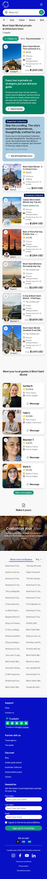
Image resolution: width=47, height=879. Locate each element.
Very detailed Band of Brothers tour (34, 668)
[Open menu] (41, 4)
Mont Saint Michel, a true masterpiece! (13, 687)
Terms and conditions (23, 861)
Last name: (9, 805)
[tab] (21, 559)
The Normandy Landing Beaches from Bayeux (34, 578)
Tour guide (9, 745)
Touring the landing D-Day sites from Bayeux (34, 565)
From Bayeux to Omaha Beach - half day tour (34, 604)
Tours (12, 20)
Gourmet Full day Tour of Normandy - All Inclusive (13, 668)
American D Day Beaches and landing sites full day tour (13, 565)
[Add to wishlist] (6, 47)
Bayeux (32, 20)
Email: (7, 813)
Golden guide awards (13, 762)
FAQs (7, 708)
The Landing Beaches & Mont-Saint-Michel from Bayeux (13, 591)
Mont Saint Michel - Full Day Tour (13, 661)
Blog (7, 758)
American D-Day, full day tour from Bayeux (34, 585)
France (22, 20)
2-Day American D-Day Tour (13, 604)
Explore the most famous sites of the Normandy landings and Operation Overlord (13, 572)
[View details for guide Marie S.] (23, 476)
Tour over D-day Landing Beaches (13, 655)
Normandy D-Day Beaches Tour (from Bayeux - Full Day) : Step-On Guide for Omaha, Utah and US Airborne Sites (34, 674)
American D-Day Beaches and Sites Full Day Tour (34, 597)
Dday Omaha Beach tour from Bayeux (34, 572)
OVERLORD (31, 623)
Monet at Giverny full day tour (34, 661)
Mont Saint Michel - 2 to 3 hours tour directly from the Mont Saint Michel (34, 629)
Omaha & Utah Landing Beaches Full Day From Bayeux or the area (34, 687)
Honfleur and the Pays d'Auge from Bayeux (34, 642)
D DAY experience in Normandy (13, 674)
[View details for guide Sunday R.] (23, 395)
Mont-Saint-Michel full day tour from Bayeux (34, 680)
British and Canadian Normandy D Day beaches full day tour (13, 680)
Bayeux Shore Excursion (13, 616)
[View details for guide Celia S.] (23, 422)
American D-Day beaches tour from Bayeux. (13, 585)
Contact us (9, 712)
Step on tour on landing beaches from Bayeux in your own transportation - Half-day (34, 636)
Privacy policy (23, 866)
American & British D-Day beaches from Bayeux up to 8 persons (13, 636)
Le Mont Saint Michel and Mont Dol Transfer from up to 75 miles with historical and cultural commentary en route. (13, 610)
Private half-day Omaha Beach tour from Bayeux (34, 648)
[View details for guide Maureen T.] (23, 449)
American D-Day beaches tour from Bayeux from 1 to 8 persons (34, 591)
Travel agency (10, 740)
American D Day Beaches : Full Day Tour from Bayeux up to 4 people (13, 578)
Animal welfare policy (13, 772)
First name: (9, 796)
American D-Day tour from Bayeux (34, 610)
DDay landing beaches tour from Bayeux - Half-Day (13, 642)
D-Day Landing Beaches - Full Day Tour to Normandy (13, 629)
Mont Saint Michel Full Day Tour (34, 655)
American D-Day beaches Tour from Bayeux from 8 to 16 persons (13, 648)
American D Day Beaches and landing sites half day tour (13, 597)
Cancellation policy (23, 870)
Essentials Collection (13, 767)
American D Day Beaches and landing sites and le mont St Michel (34, 616)
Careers (8, 777)
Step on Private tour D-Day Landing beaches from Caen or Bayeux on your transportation (13, 623)
